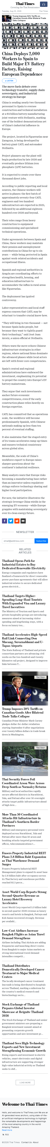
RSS (7, 1134)
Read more (7, 1130)
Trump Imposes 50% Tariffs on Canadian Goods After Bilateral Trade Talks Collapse (29, 18)
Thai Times (25, 3)
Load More (25, 1082)
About (35, 1142)
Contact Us (26, 1142)
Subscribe (41, 541)
